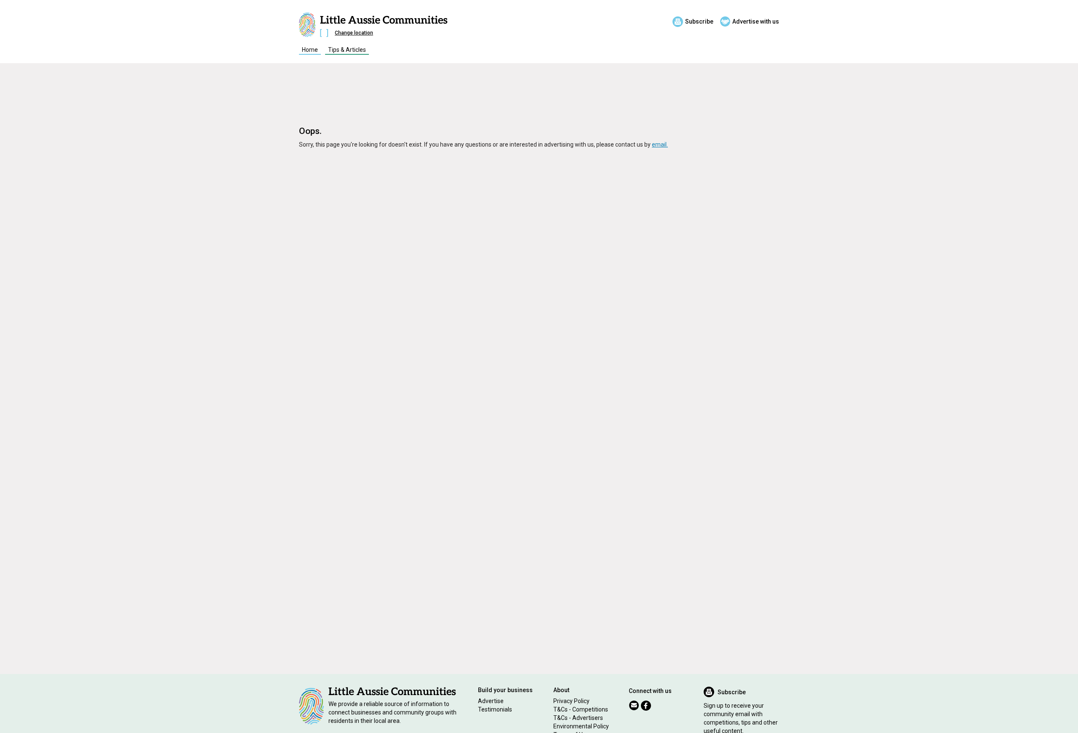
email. (660, 144)
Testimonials (495, 709)
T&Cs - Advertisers (578, 717)
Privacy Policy (571, 701)
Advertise (491, 701)
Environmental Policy (581, 726)
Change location (354, 33)
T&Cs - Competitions (580, 709)
